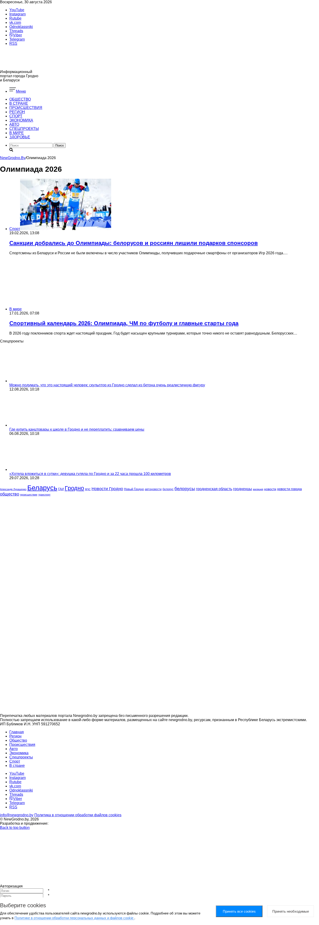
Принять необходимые (290, 911)
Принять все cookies (239, 911)
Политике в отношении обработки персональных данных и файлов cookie (74, 918)
